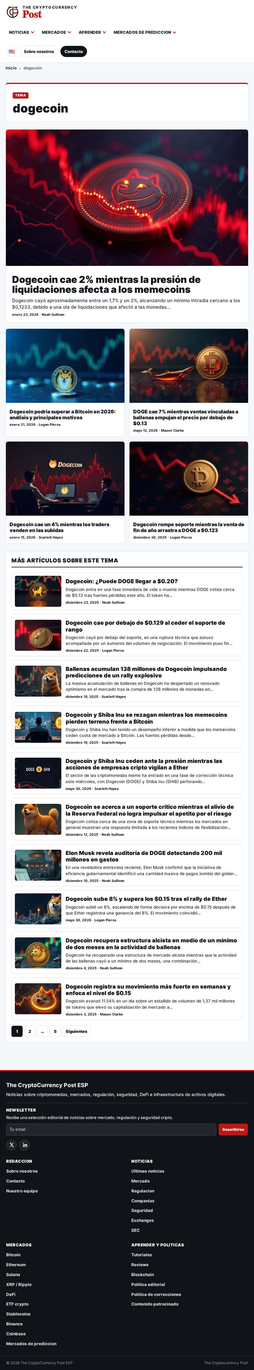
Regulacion (142, 1190)
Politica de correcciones (156, 1294)
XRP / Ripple (19, 1284)
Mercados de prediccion (142, 32)
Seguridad (142, 1210)
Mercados (54, 32)
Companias (143, 1200)
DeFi (10, 1294)
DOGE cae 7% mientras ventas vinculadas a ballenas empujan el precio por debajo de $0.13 (185, 417)
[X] (11, 1145)
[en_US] (11, 51)
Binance (14, 1323)
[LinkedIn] (24, 1145)
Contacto (73, 51)
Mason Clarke (172, 431)
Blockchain (142, 1274)
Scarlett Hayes (51, 537)
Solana (13, 1274)
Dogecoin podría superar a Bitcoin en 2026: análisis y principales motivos (63, 415)
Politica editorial (148, 1284)
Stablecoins (18, 1313)
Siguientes (76, 1031)
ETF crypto (17, 1304)
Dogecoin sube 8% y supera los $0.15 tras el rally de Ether (146, 899)
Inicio (11, 67)
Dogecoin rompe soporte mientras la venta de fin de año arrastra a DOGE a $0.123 (188, 527)
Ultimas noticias (147, 1171)
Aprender (90, 32)
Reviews (140, 1264)
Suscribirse (233, 1129)
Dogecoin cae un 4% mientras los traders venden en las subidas (59, 527)
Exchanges (142, 1220)
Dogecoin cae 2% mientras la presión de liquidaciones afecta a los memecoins (106, 284)
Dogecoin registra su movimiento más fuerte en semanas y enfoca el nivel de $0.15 (148, 989)
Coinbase (16, 1333)
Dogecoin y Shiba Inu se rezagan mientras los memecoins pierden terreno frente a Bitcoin (146, 718)
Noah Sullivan (53, 315)
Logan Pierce (50, 425)
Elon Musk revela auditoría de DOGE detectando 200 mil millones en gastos (144, 856)
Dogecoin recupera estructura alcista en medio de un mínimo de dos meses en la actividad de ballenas (151, 943)
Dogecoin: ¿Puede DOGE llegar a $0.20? (122, 581)
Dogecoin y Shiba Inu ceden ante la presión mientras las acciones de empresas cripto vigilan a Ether (144, 764)
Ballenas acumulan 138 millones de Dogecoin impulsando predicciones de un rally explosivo (146, 672)
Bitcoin (13, 1254)
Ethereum (16, 1264)
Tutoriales (141, 1254)
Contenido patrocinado (154, 1304)
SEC (135, 1230)
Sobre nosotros (39, 51)
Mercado (140, 1180)
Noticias (19, 32)
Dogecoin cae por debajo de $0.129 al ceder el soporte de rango (145, 625)
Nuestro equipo (22, 1190)
